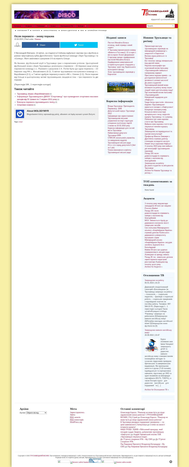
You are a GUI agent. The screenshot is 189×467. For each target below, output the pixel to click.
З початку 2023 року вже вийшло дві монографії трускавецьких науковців (158, 148)
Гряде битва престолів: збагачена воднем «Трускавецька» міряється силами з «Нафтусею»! (159, 104)
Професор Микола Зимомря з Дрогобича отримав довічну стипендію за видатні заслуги (157, 138)
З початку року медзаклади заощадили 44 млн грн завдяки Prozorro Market (158, 206)
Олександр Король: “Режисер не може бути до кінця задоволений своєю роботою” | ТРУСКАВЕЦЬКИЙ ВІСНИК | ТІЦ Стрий (142, 415)
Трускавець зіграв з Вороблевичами (33, 94)
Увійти (72, 415)
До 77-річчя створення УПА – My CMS (136, 439)
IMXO (82, 30)
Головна (17, 26)
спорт (21, 122)
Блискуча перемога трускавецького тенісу (36, 102)
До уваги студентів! (153, 83)
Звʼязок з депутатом (69, 30)
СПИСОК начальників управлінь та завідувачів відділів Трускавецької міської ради (121, 140)
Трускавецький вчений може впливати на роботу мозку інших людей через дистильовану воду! (159, 87)
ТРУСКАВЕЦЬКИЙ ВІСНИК (39, 455)
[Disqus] (56, 159)
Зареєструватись (50, 30)
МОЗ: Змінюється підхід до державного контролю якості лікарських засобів (157, 223)
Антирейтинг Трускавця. (97, 30)
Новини (29, 26)
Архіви (22, 413)
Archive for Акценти (153, 267)
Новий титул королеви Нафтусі (158, 144)
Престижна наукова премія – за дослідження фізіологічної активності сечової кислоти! (158, 78)
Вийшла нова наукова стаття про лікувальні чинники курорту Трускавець (158, 126)
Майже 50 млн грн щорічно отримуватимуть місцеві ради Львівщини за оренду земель (157, 252)
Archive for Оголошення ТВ (156, 390)
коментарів (76, 420)
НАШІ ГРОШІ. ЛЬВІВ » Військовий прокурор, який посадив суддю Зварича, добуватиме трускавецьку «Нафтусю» (142, 432)
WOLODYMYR (41, 111)
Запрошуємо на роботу (154, 163)
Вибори (79, 26)
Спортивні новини (25, 105)
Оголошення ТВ (66, 26)
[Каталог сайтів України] (79, 462)
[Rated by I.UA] (64, 462)
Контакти (36, 30)
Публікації (39, 26)
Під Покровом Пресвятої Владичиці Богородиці (147, 447)
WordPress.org (76, 422)
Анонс (53, 26)
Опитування (21, 31)
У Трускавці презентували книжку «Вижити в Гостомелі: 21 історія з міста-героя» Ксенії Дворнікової (122, 52)
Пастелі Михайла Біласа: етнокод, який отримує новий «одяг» (120, 45)
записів (75, 417)
